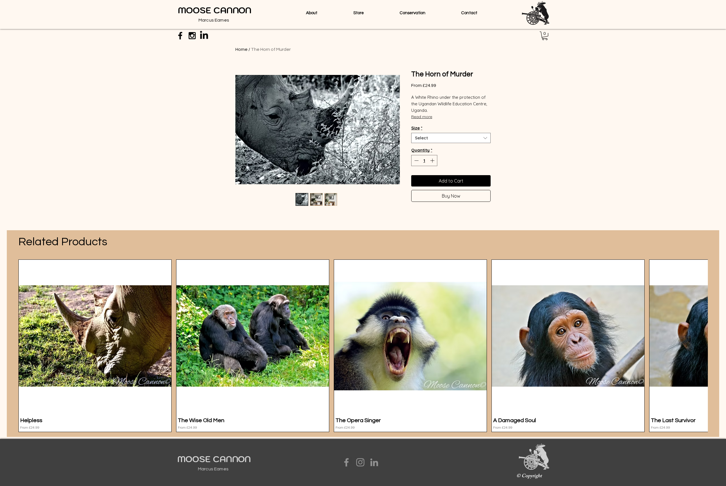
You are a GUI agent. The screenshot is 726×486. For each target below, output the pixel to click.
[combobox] (451, 138)
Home (241, 49)
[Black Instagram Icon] (192, 36)
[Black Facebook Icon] (180, 36)
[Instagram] (360, 462)
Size (416, 128)
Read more (421, 116)
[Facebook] (346, 462)
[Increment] (433, 160)
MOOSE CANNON (214, 458)
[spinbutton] (424, 160)
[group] (363, 345)
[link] (545, 36)
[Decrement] (416, 160)
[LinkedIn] (374, 462)
